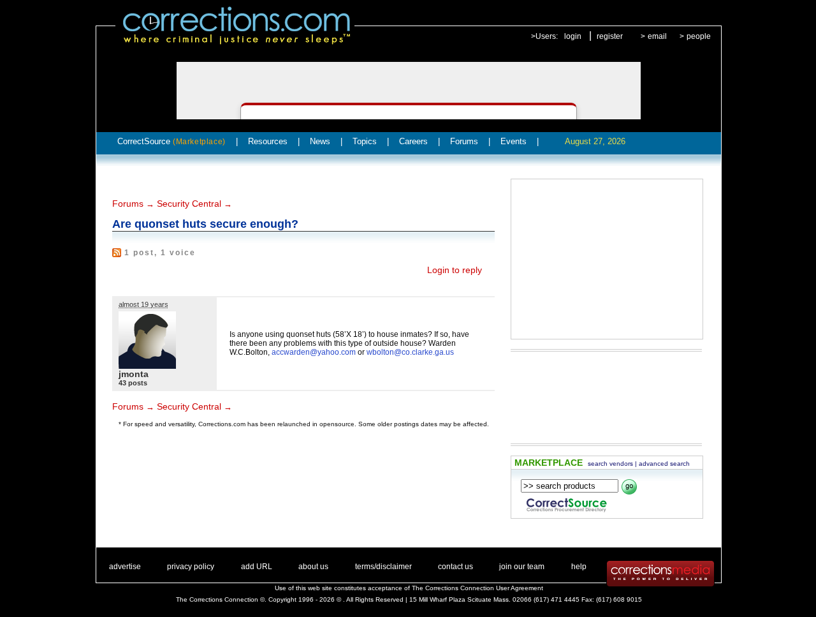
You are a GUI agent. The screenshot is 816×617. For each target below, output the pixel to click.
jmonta (134, 374)
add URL (256, 566)
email (657, 36)
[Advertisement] (607, 259)
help (578, 566)
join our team (521, 566)
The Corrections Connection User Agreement (477, 587)
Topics (365, 141)
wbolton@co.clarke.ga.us (410, 352)
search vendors (610, 463)
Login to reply (454, 270)
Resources (268, 141)
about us (313, 566)
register (610, 36)
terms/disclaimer (383, 566)
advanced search (664, 463)
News (320, 141)
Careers (413, 141)
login (572, 36)
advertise (125, 566)
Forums (464, 141)
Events (513, 141)
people (699, 36)
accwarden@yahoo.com (314, 352)
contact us (455, 566)
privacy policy (190, 566)
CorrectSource (171, 141)
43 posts (133, 383)
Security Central (189, 203)
